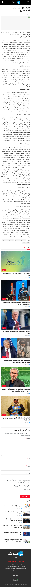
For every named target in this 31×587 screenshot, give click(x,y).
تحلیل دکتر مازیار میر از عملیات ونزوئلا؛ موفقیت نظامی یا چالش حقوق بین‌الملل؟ (16, 361)
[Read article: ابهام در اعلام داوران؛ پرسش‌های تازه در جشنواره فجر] (15, 261)
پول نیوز (12, 40)
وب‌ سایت (27, 473)
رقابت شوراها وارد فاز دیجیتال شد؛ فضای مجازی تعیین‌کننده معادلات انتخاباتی (13, 540)
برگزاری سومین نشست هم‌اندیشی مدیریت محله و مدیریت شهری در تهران (16, 303)
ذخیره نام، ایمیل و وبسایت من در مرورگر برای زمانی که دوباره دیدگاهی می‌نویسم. (17, 481)
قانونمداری (5, 240)
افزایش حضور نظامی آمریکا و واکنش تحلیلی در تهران (16, 332)
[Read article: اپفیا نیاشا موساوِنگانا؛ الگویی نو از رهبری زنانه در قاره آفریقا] (15, 406)
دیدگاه (28, 439)
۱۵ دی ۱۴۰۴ (27, 393)
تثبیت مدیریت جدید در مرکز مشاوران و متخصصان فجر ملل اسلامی (13, 519)
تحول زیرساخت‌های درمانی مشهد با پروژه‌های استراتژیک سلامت (12, 526)
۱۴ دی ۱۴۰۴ (27, 422)
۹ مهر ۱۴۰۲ (27, 14)
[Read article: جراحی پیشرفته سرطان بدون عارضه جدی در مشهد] (26, 534)
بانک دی (17, 240)
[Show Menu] (28, 2)
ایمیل (28, 466)
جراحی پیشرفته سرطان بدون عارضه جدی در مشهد (12, 533)
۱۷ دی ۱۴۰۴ (27, 364)
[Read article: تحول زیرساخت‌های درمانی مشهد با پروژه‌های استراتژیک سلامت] (26, 527)
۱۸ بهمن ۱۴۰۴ (27, 277)
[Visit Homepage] (15, 2)
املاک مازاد (23, 240)
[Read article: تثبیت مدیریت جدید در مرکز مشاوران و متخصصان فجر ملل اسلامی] (26, 520)
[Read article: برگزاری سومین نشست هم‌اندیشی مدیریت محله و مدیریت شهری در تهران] (15, 290)
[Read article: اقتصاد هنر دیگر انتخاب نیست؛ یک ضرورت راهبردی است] (26, 506)
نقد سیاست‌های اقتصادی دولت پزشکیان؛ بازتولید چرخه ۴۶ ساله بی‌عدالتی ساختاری (16, 390)
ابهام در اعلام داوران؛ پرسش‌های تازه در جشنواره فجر (16, 274)
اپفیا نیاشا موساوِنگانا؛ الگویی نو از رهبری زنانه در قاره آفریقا (16, 419)
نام (28, 459)
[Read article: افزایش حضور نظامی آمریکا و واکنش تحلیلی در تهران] (15, 319)
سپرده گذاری (11, 240)
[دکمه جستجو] (3, 2)
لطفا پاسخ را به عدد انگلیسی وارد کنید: (21, 486)
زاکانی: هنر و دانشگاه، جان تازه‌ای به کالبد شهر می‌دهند (12, 512)
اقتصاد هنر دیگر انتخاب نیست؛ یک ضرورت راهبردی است (12, 505)
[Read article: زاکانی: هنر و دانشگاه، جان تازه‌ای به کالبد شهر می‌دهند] (26, 513)
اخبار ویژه (4, 270)
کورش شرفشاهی (25, 242)
